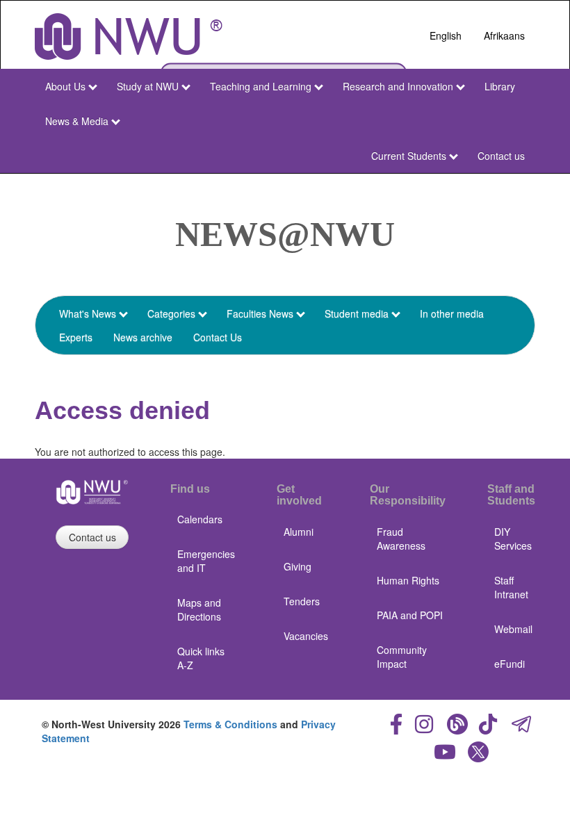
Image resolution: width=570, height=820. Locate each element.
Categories (171, 313)
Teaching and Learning (260, 86)
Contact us (501, 156)
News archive (142, 337)
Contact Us (217, 337)
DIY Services (513, 538)
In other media (452, 313)
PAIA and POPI (410, 615)
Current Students (408, 156)
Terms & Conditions (230, 724)
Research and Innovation (398, 86)
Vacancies (306, 636)
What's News (87, 313)
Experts (75, 337)
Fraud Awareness (401, 538)
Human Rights (408, 580)
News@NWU (285, 234)
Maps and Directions (199, 609)
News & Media (76, 121)
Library (499, 86)
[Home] (128, 36)
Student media (357, 313)
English (446, 35)
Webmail (513, 629)
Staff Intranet (511, 587)
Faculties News (260, 313)
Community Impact (402, 657)
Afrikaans (504, 35)
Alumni (299, 532)
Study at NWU (148, 86)
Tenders (302, 601)
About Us (65, 86)
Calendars (199, 519)
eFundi (509, 664)
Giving (297, 566)
